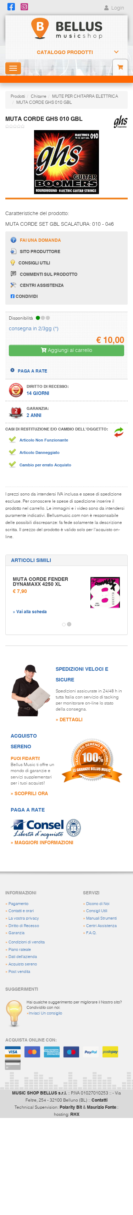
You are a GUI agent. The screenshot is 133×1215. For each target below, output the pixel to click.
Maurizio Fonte (101, 1107)
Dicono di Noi (97, 904)
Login (117, 8)
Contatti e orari (21, 911)
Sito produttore (40, 251)
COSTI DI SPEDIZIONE (40, 364)
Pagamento (18, 904)
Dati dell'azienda (23, 957)
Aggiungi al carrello (69, 350)
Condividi (26, 296)
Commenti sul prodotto (48, 274)
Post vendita (19, 972)
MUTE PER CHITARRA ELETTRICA (85, 97)
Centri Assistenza (101, 926)
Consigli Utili (96, 911)
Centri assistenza (42, 285)
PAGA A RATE (32, 371)
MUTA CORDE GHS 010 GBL (44, 103)
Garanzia (16, 933)
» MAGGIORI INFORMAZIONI (42, 842)
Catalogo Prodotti (65, 52)
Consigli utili (34, 263)
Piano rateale (20, 950)
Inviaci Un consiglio (45, 1013)
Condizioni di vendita (27, 942)
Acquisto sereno (23, 964)
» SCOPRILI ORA (29, 793)
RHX (74, 1114)
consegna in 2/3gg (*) (34, 328)
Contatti (99, 1100)
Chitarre (38, 97)
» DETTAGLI (69, 719)
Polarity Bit (71, 1107)
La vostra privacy (24, 918)
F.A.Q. (91, 933)
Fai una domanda (40, 240)
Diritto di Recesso (24, 926)
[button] (12, 624)
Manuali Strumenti (101, 918)
